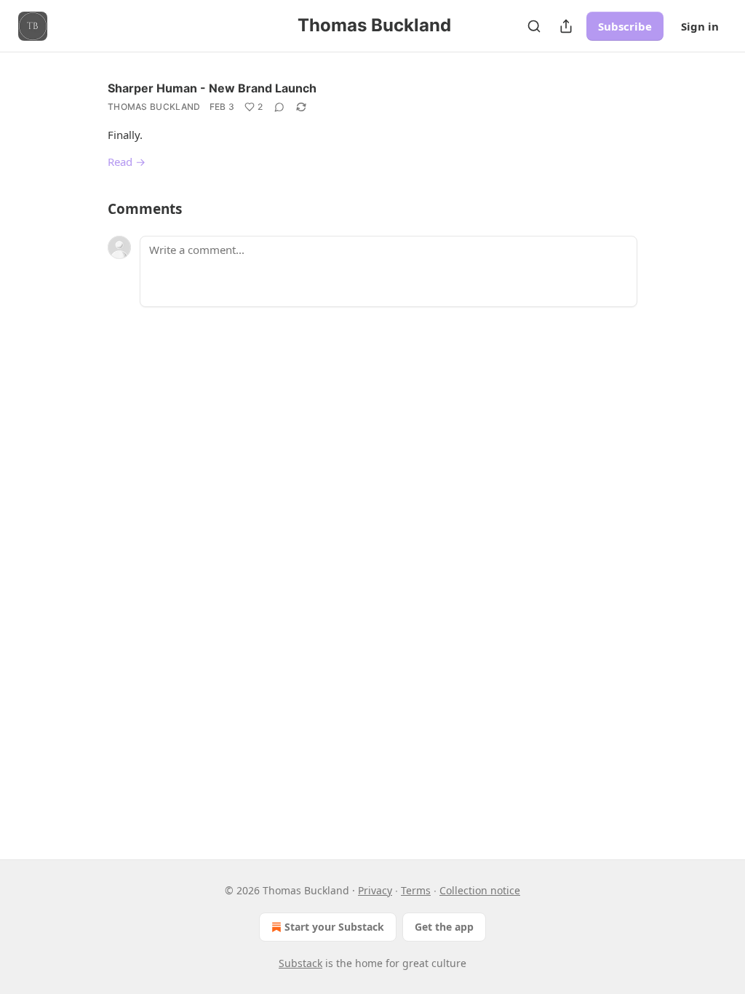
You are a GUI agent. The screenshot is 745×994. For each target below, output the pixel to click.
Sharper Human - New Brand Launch (212, 88)
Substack (300, 963)
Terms (416, 890)
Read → (127, 161)
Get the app (444, 927)
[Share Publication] (566, 26)
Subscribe (625, 26)
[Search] (534, 26)
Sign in (700, 26)
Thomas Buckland (154, 106)
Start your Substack (334, 927)
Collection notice (479, 890)
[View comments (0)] (279, 107)
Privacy (375, 890)
